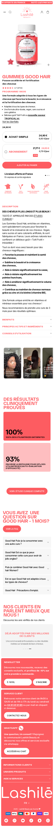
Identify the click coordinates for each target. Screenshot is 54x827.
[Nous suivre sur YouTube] (23, 820)
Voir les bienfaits (10, 121)
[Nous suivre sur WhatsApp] (48, 820)
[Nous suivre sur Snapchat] (39, 820)
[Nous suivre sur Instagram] (14, 820)
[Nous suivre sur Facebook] (6, 820)
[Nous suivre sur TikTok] (31, 820)
